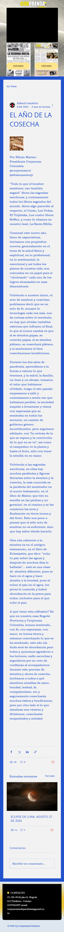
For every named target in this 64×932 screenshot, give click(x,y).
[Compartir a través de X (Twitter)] (19, 751)
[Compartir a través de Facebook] (11, 751)
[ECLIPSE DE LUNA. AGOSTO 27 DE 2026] (32, 796)
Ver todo (50, 776)
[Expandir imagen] (16, 143)
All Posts (12, 86)
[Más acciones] (52, 105)
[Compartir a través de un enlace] (35, 751)
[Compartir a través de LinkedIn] (27, 751)
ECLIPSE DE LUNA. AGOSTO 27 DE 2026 (31, 819)
